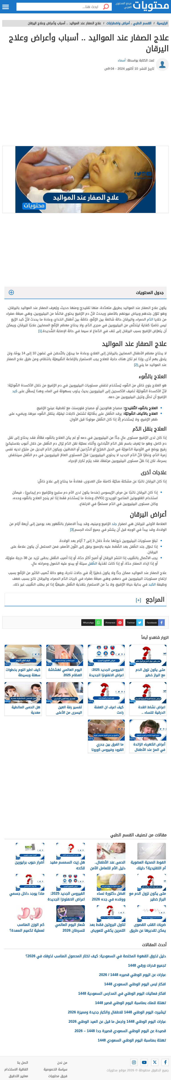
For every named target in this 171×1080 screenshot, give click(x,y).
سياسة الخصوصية (55, 1069)
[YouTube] (144, 1062)
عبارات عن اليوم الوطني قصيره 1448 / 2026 (132, 974)
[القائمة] (5, 7)
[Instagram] (133, 1062)
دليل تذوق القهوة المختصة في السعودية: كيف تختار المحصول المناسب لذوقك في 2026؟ (96, 956)
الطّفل (92, 563)
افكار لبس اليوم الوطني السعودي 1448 (135, 984)
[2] (136, 365)
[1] (40, 331)
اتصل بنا (22, 1063)
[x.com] (154, 1062)
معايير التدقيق (18, 1076)
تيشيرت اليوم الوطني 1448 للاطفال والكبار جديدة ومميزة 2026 (117, 1012)
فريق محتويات (57, 1076)
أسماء (122, 60)
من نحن (62, 1063)
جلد (114, 524)
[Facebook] (165, 1062)
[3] (72, 530)
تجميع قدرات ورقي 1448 (147, 965)
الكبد (152, 584)
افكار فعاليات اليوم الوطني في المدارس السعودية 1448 (122, 993)
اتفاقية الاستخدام (16, 1069)
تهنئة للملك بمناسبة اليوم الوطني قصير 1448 (130, 1002)
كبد (14, 391)
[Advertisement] (85, 110)
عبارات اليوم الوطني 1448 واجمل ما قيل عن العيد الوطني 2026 (117, 1021)
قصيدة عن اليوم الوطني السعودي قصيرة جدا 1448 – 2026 (120, 1030)
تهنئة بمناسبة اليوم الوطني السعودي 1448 (132, 1040)
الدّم (150, 319)
